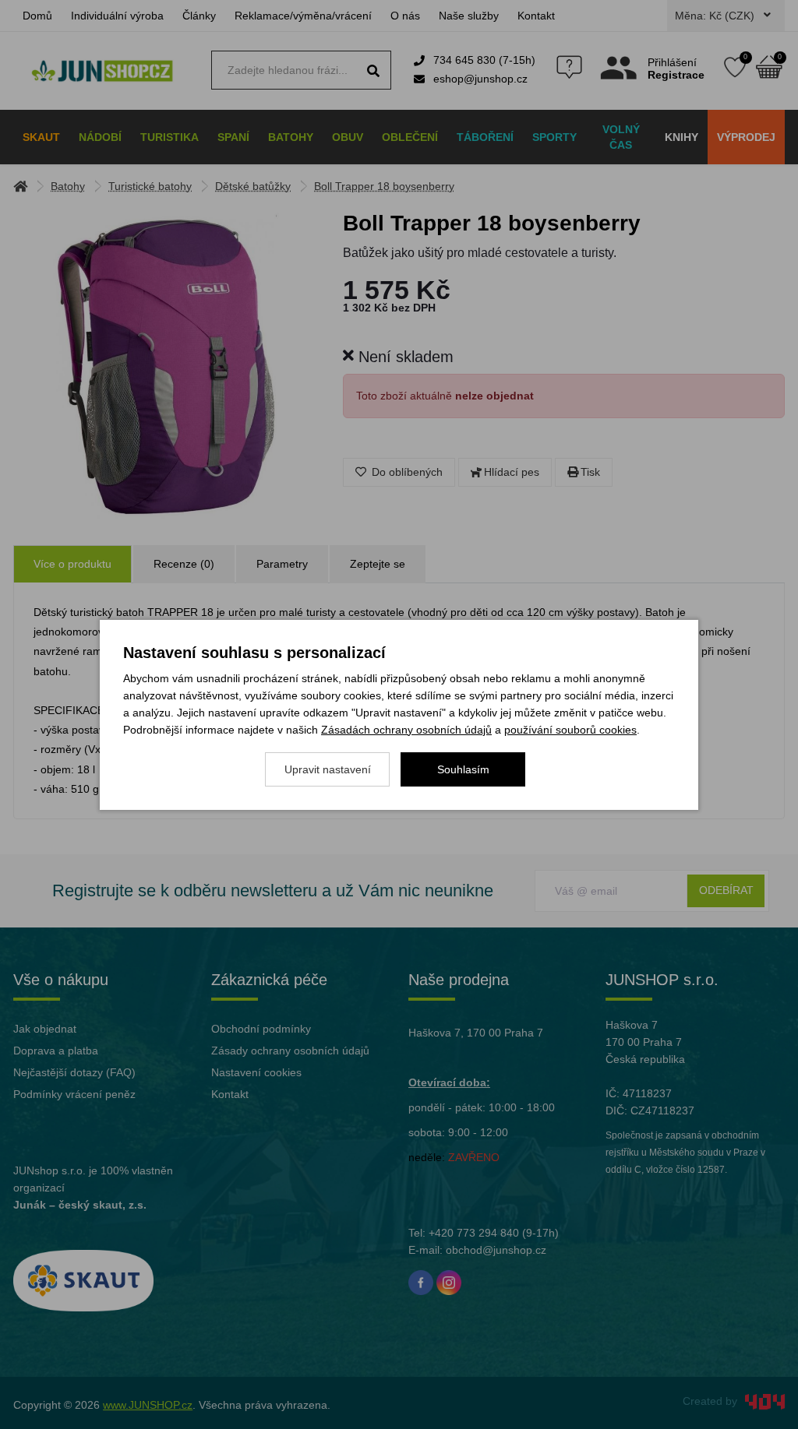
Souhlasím (463, 769)
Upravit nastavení (327, 769)
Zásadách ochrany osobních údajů (406, 729)
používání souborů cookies (570, 729)
